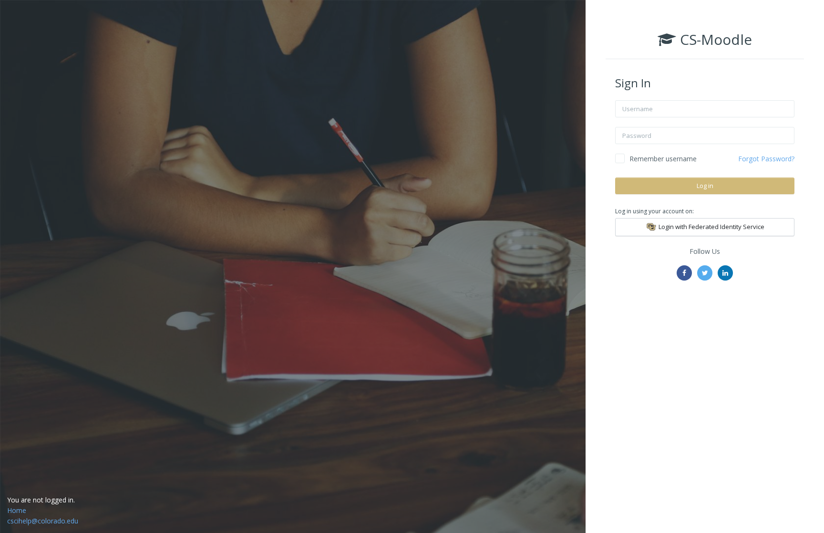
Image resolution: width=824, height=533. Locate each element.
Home (16, 510)
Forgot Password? (766, 158)
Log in (705, 185)
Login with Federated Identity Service (710, 226)
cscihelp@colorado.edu (42, 520)
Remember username (663, 158)
